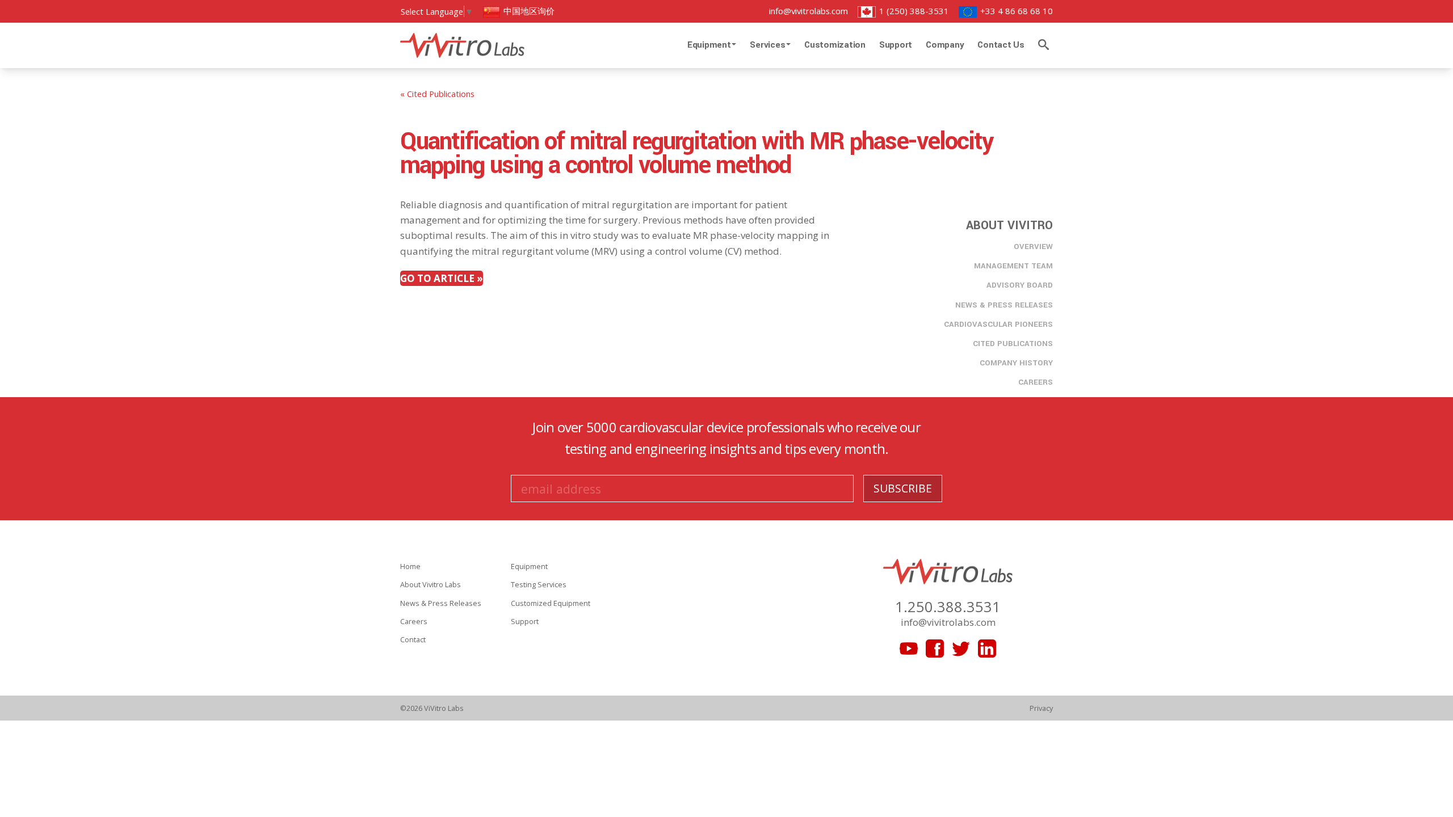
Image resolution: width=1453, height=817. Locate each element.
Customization (835, 45)
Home (410, 566)
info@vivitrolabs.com (808, 10)
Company (945, 45)
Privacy (1041, 708)
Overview (1033, 246)
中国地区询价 (528, 10)
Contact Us (1000, 45)
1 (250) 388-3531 (913, 10)
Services (768, 45)
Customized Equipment (550, 603)
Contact (413, 639)
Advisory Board (1019, 285)
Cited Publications (1013, 343)
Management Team (1013, 265)
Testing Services (538, 584)
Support (895, 45)
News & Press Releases (1004, 305)
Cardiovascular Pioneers (998, 324)
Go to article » (441, 278)
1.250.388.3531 (948, 606)
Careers (1035, 382)
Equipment (710, 45)
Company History (1016, 362)
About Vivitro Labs (430, 584)
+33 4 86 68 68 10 (1015, 10)
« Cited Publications (437, 93)
